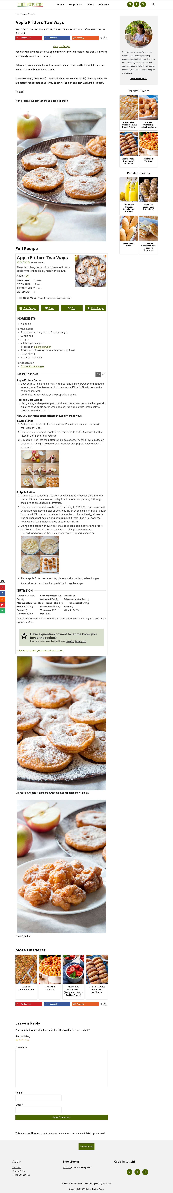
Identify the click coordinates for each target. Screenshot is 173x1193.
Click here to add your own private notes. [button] (40, 650)
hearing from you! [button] (76, 641)
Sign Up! (67, 1167)
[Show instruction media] (98, 374)
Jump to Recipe (61, 46)
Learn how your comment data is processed (81, 1133)
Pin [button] (73, 308)
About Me (16, 1167)
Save (51, 308)
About (90, 4)
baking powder (42, 346)
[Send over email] (2, 610)
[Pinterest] (130, 4)
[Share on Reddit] (2, 599)
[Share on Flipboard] (2, 604)
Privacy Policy (18, 1171)
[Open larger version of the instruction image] (40, 487)
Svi (27, 275)
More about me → (138, 79)
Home (60, 4)
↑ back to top (86, 1146)
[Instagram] (143, 4)
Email (19, 1104)
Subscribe (104, 4)
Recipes (24, 14)
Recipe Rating (22, 1036)
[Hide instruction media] (103, 374)
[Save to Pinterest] (2, 587)
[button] (18, 262)
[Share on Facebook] (2, 593)
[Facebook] (136, 4)
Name (19, 1092)
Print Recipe (29, 308)
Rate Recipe (97, 308)
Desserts (31, 14)
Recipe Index (75, 4)
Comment (21, 1047)
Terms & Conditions (21, 1175)
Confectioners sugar (32, 366)
